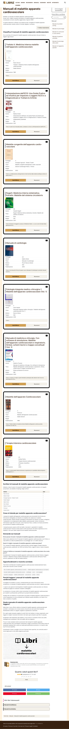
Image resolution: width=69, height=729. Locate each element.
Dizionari (43, 2)
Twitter (38, 689)
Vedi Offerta (15, 80)
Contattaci (35, 726)
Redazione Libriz (14, 662)
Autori (17, 2)
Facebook (15, 689)
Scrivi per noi (21, 726)
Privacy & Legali (28, 726)
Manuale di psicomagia (58, 28)
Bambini (17, 5)
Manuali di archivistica (10, 709)
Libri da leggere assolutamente (59, 9)
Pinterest (15, 693)
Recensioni (29, 2)
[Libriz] (9, 2)
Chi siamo (5, 726)
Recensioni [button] (36, 80)
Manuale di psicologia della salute (58, 42)
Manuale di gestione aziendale (57, 37)
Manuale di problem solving (57, 24)
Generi (23, 2)
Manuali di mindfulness (10, 705)
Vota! (26, 679)
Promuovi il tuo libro (13, 726)
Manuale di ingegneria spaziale (58, 46)
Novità (49, 2)
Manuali (36, 2)
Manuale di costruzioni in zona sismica (58, 32)
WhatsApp (39, 693)
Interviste (55, 2)
